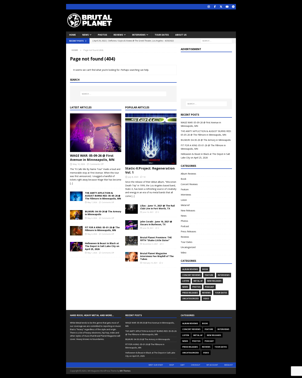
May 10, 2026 (79, 164)
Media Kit (228, 365)
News (85, 34)
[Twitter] (221, 6)
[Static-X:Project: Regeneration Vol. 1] (151, 139)
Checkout (195, 365)
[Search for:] (216, 40)
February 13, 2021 (150, 263)
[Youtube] (227, 6)
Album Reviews (188, 173)
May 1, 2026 (92, 253)
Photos (102, 34)
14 (144, 176)
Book (183, 178)
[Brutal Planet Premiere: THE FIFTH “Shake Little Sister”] (131, 241)
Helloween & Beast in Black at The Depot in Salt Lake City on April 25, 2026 (102, 246)
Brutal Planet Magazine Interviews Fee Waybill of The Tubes (157, 256)
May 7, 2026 (92, 202)
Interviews (138, 34)
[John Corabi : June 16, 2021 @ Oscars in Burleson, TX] (131, 225)
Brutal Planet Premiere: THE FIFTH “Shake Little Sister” (156, 239)
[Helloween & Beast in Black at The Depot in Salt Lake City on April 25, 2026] (76, 246)
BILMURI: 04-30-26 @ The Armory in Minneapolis (103, 213)
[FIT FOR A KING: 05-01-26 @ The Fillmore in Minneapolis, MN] (76, 230)
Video (183, 252)
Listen (184, 199)
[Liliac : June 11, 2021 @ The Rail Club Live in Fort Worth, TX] (131, 209)
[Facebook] (215, 6)
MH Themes (125, 370)
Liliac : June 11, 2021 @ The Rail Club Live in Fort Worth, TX (157, 207)
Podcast (185, 226)
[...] (71, 183)
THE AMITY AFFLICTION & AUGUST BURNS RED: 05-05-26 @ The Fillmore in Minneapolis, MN (103, 195)
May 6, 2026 (92, 218)
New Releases (188, 210)
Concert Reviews (189, 184)
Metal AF (185, 205)
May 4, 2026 (92, 234)
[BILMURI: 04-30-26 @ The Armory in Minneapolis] (76, 215)
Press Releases (188, 231)
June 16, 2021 (148, 212)
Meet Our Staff (156, 365)
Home (72, 34)
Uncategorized (188, 247)
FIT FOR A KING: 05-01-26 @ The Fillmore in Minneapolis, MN (102, 229)
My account (212, 365)
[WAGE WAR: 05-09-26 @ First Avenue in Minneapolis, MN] (95, 132)
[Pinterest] (233, 6)
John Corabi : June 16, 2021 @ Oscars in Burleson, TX (156, 223)
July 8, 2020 (133, 176)
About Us (181, 34)
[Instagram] (208, 6)
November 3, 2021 (150, 244)
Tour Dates (162, 34)
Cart (182, 365)
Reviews (118, 34)
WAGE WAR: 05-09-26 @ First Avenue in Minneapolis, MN (92, 157)
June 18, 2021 (148, 228)
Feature (185, 189)
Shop (171, 365)
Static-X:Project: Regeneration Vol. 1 (150, 170)
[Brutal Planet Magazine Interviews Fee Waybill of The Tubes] (131, 256)
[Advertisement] (181, 20)
